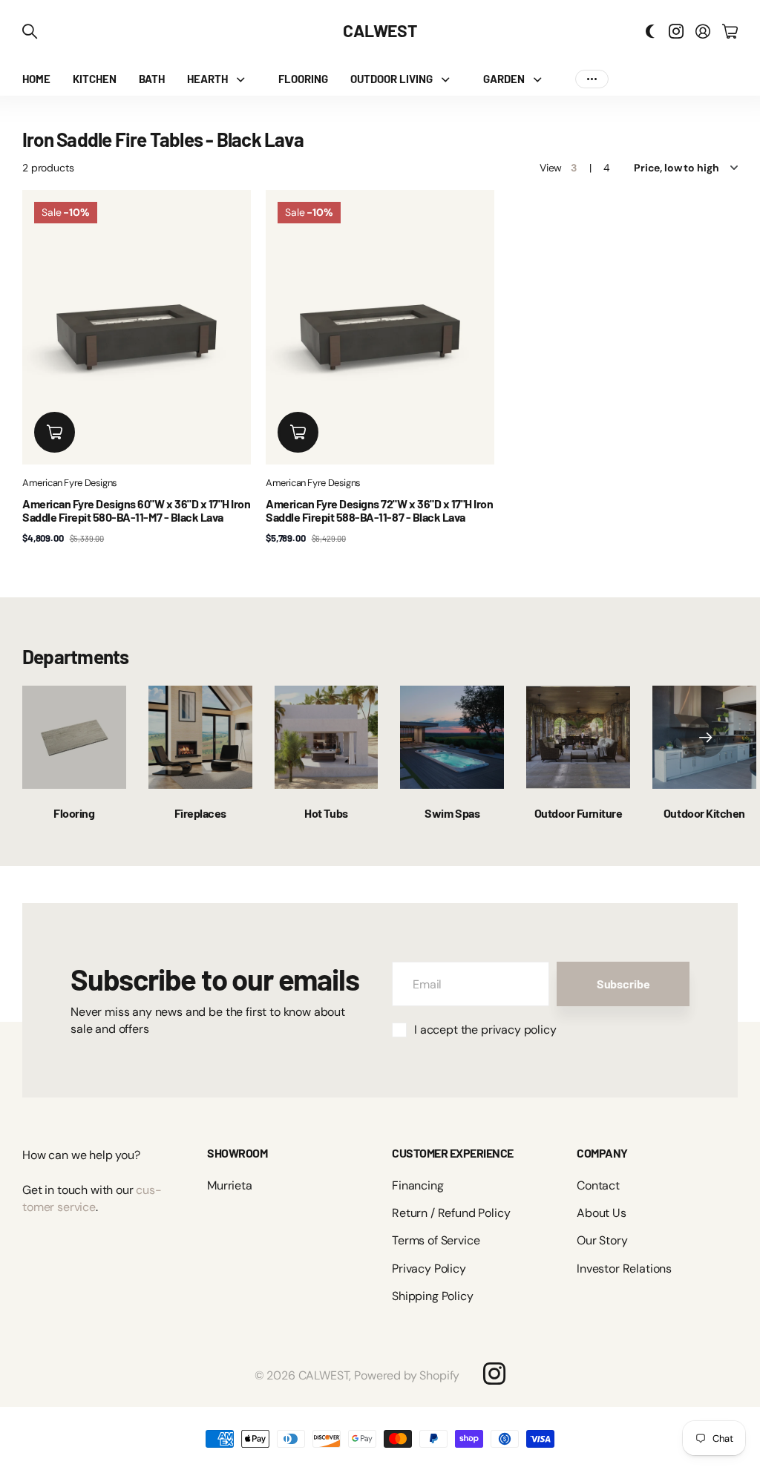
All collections (244, 79)
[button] (705, 738)
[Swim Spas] (452, 738)
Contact (598, 1185)
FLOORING (303, 78)
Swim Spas (452, 813)
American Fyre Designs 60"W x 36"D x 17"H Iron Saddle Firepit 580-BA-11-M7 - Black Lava (136, 510)
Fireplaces (200, 813)
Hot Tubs (325, 813)
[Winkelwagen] (730, 31)
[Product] (136, 327)
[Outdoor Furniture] (578, 738)
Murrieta (229, 1185)
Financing (418, 1185)
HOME (36, 78)
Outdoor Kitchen (704, 813)
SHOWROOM (237, 1153)
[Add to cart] (54, 432)
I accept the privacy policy (485, 1029)
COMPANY (602, 1153)
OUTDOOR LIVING (391, 78)
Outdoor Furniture (578, 813)
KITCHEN (95, 78)
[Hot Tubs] (327, 738)
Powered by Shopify (406, 1375)
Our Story (602, 1240)
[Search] (29, 31)
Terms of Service (435, 1240)
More (592, 79)
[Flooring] (74, 738)
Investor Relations (624, 1268)
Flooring (73, 813)
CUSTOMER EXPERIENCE (453, 1153)
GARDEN (504, 78)
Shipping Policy (433, 1296)
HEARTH (207, 78)
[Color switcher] (650, 31)
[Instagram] (494, 1373)
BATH (152, 78)
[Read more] (676, 31)
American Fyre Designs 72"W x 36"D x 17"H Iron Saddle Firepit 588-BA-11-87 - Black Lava (379, 510)
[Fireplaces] (200, 738)
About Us (601, 1213)
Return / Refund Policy (451, 1213)
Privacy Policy (429, 1268)
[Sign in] (702, 31)
